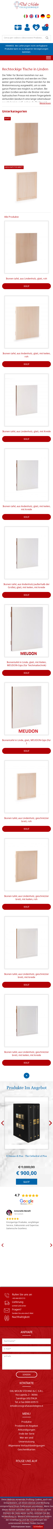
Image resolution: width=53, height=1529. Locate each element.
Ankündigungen (26, 1430)
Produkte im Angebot (26, 1426)
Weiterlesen (45, 103)
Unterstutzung (26, 1442)
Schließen (38, 1526)
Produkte (26, 1422)
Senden (27, 1374)
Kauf (26, 286)
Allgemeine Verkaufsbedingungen (26, 1446)
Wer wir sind (26, 1438)
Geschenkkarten (26, 1450)
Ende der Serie (26, 1434)
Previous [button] (2, 1123)
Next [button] (50, 1123)
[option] (26, 1140)
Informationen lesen (21, 1526)
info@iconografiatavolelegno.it (26, 1406)
